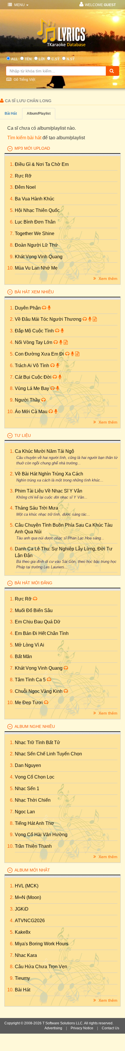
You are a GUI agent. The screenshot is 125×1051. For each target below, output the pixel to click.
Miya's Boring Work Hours (41, 943)
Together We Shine (34, 233)
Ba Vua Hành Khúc (34, 198)
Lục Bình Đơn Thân (35, 221)
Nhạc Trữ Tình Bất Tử (37, 742)
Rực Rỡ (23, 175)
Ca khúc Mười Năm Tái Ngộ (44, 451)
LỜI (41, 59)
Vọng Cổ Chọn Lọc (34, 776)
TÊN (28, 59)
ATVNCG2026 (30, 920)
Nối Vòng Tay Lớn (34, 342)
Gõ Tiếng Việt (24, 80)
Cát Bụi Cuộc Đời (34, 377)
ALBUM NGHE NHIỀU (35, 726)
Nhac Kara (26, 955)
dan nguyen (28, 765)
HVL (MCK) (26, 885)
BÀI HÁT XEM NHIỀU (34, 292)
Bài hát (11, 113)
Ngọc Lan (25, 811)
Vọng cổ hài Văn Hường (41, 834)
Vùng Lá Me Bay (32, 388)
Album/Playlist (39, 113)
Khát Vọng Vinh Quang (39, 256)
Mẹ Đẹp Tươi (29, 702)
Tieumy (22, 978)
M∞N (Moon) (28, 897)
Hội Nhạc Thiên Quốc (37, 210)
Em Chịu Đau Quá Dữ (37, 621)
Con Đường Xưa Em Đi (40, 353)
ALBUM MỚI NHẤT (32, 870)
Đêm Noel (25, 187)
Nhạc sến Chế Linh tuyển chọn (48, 753)
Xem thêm (107, 278)
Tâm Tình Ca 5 (31, 679)
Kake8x (23, 932)
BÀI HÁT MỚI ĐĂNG (33, 583)
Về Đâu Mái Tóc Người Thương (49, 319)
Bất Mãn (23, 656)
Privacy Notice (82, 1028)
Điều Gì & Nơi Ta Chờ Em (42, 164)
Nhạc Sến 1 (27, 788)
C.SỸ (55, 59)
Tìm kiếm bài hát (24, 137)
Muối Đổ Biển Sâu (34, 610)
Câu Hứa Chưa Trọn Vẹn (41, 966)
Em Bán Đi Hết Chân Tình (42, 633)
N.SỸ (71, 59)
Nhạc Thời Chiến (33, 800)
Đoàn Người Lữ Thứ (36, 245)
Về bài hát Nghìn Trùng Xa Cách (49, 473)
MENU (19, 5)
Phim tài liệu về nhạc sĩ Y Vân (48, 490)
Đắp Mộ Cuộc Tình (35, 330)
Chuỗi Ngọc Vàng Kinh (39, 691)
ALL (14, 59)
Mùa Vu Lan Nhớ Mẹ (36, 268)
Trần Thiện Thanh (33, 846)
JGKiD (21, 909)
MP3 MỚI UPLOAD (32, 148)
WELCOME (100, 5)
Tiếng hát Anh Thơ (34, 823)
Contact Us (110, 1028)
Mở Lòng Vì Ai (29, 644)
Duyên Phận (28, 307)
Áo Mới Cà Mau (32, 411)
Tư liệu (23, 435)
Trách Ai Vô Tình (32, 365)
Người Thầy (28, 400)
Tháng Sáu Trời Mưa (36, 508)
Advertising (53, 1028)
